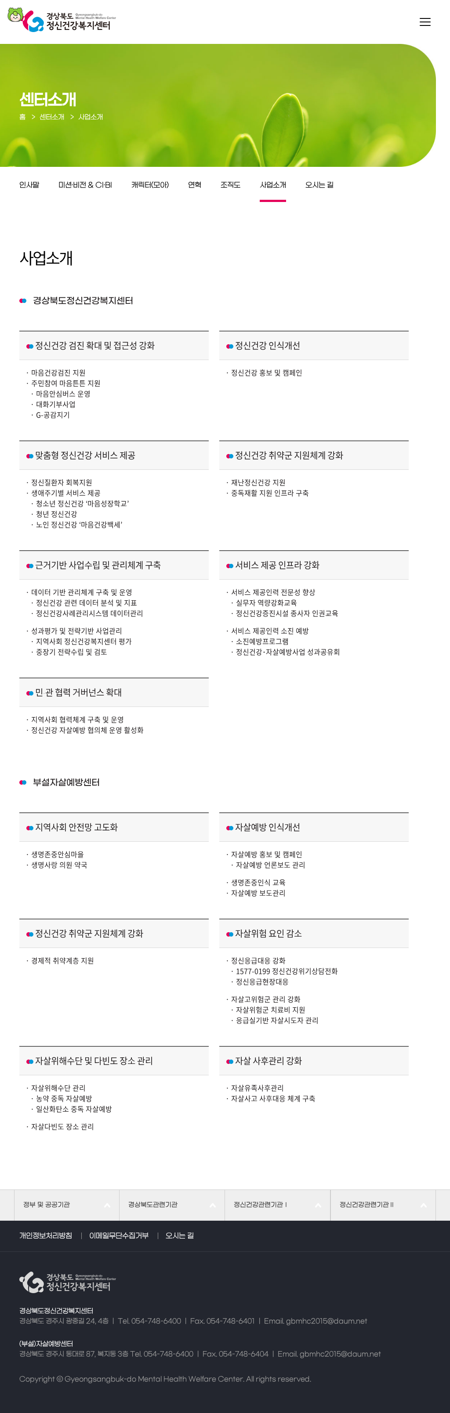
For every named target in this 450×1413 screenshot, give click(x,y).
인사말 (29, 185)
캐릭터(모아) (150, 185)
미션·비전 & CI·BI (85, 185)
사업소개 (273, 185)
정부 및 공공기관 (46, 1205)
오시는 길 (319, 185)
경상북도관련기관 (153, 1205)
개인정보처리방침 (45, 1236)
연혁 (194, 185)
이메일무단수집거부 (119, 1236)
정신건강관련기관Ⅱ (367, 1205)
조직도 (230, 185)
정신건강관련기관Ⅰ (261, 1205)
